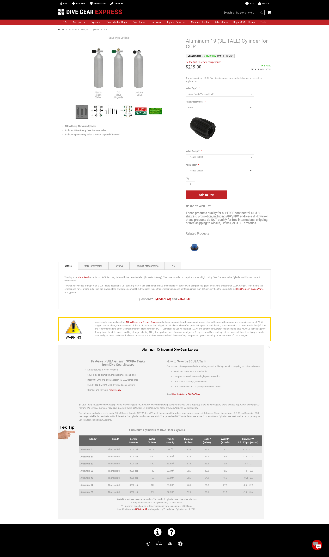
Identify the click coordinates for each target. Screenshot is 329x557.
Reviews (119, 266)
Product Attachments (147, 266)
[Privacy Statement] (170, 544)
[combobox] (243, 12)
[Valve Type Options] (82, 112)
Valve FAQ (184, 299)
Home (61, 29)
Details (68, 266)
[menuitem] (65, 22)
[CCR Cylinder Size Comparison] (111, 112)
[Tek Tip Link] (269, 348)
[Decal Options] (141, 112)
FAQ (173, 266)
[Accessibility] (180, 544)
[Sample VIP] (155, 112)
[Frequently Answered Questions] (171, 532)
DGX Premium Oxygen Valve (250, 289)
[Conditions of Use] (159, 544)
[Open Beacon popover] (317, 545)
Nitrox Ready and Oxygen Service (142, 322)
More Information (93, 266)
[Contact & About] (158, 532)
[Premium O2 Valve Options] (126, 112)
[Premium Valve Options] (96, 112)
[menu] (164, 22)
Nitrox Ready (83, 277)
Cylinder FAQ (162, 299)
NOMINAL (140, 509)
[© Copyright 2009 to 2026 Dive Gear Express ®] (148, 544)
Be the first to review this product (203, 62)
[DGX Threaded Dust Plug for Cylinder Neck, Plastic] (194, 249)
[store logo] (91, 11)
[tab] (68, 266)
